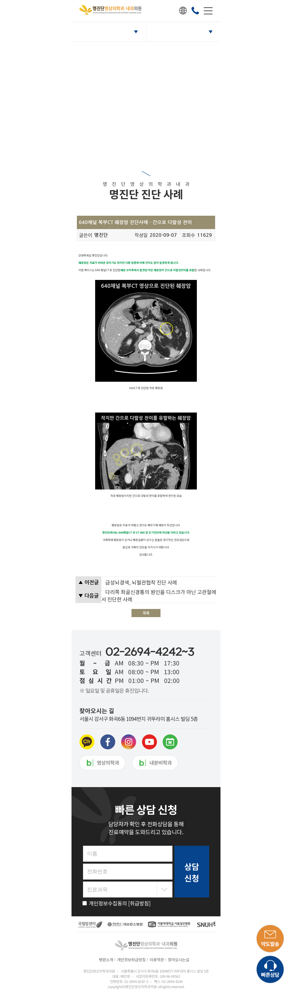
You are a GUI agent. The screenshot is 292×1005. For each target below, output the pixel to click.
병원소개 (106, 959)
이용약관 (157, 959)
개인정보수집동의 (120, 903)
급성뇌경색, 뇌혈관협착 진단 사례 (141, 582)
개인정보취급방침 (131, 959)
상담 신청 (191, 872)
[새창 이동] (88, 924)
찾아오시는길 (178, 959)
